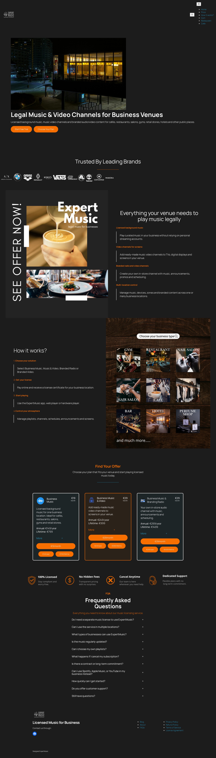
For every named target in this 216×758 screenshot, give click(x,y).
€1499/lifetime (169, 549)
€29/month (108, 537)
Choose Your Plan (46, 129)
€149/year (46, 554)
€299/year (150, 549)
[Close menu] (199, 4)
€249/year (98, 546)
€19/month (56, 546)
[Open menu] (192, 15)
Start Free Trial (21, 129)
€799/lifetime (64, 554)
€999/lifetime (117, 546)
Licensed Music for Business (56, 722)
